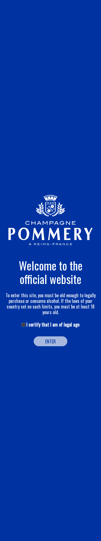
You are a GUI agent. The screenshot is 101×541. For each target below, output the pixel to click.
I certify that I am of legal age (52, 324)
